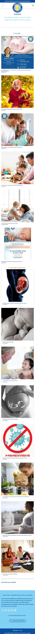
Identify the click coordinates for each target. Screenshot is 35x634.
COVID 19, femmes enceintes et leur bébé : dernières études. (14, 303)
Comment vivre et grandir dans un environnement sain (12, 185)
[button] (2, 5)
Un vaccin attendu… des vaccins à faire (10, 380)
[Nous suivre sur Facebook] (2, 610)
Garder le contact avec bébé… (8, 341)
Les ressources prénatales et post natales (9, 223)
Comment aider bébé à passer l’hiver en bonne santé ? (12, 109)
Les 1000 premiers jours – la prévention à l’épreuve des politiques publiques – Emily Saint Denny (16, 71)
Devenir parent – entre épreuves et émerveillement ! (11, 147)
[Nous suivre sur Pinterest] (15, 610)
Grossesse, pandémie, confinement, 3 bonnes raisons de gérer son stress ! (17, 535)
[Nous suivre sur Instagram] (6, 610)
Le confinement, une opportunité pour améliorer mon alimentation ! (16, 496)
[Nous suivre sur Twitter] (9, 610)
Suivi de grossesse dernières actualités (10, 419)
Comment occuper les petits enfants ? (10, 573)
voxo (21, 630)
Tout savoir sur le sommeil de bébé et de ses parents (11, 261)
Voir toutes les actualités (8, 582)
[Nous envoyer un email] (12, 610)
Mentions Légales (26, 633)
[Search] (33, 5)
